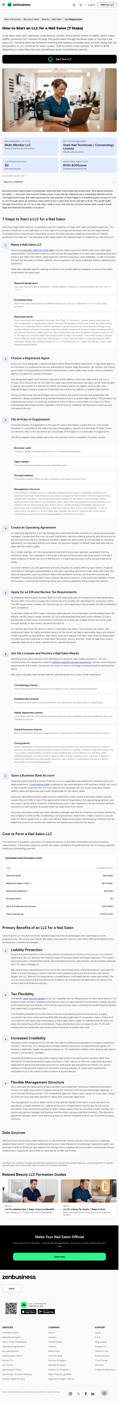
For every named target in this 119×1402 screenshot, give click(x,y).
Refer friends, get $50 (59, 1374)
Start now (59, 1256)
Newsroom (54, 1351)
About (51, 1333)
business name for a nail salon (38, 250)
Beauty (45, 19)
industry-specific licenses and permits (71, 662)
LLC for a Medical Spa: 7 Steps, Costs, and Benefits (29, 1209)
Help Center (101, 1342)
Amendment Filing (11, 1370)
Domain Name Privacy (13, 1379)
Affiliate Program (57, 1365)
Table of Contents (13, 182)
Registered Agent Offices (61, 1379)
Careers (52, 1337)
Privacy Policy (102, 1356)
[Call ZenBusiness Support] (81, 5)
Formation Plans (10, 1333)
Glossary (99, 1365)
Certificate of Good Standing (17, 1374)
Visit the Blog (55, 1356)
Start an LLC (107, 4)
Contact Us (100, 1347)
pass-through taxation (34, 999)
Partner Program (57, 1360)
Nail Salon (57, 19)
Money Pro (7, 1360)
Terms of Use (102, 1351)
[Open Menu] (3, 4)
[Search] (74, 5)
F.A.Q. (98, 1337)
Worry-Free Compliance (14, 1342)
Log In (12, 1288)
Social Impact (55, 1342)
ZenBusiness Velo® (12, 1356)
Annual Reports (10, 1351)
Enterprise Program (58, 1370)
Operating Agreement (13, 1347)
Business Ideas (31, 19)
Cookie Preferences (105, 1370)
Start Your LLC (64, 59)
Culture (52, 1347)
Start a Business (12, 19)
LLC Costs (7, 1365)
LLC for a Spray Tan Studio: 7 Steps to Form (84, 1209)
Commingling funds (39, 784)
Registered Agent (11, 1337)
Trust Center (101, 1360)
